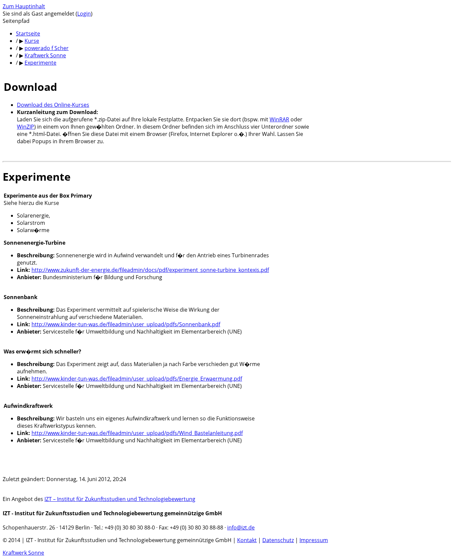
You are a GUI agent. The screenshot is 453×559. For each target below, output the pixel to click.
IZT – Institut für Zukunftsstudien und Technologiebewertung (119, 499)
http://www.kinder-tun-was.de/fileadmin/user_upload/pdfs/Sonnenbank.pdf (126, 324)
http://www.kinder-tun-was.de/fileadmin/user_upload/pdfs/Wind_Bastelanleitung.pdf (137, 433)
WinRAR (279, 119)
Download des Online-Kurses (53, 104)
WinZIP (25, 126)
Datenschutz (278, 540)
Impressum (313, 540)
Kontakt (247, 540)
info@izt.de (241, 527)
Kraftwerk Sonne (23, 552)
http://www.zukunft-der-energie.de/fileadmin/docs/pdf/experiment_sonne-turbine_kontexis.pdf (150, 270)
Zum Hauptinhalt (24, 6)
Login (84, 13)
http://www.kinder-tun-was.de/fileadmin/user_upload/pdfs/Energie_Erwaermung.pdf (137, 378)
